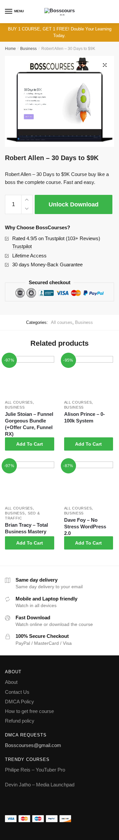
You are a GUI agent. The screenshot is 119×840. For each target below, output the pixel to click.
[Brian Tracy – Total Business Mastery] (29, 482)
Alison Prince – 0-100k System (84, 417)
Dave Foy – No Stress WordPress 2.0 (85, 526)
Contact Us (17, 692)
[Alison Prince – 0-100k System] (88, 376)
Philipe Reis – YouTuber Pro (35, 770)
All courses (61, 322)
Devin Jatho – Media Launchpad (39, 784)
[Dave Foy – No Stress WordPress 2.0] (88, 482)
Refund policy (19, 721)
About (11, 682)
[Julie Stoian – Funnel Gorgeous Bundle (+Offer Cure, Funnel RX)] (29, 376)
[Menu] (9, 11)
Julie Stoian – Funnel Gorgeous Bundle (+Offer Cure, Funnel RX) (29, 424)
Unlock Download (74, 204)
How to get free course (29, 711)
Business (28, 48)
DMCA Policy (19, 701)
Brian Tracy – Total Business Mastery (26, 528)
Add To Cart (29, 444)
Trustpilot (22, 246)
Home (10, 48)
